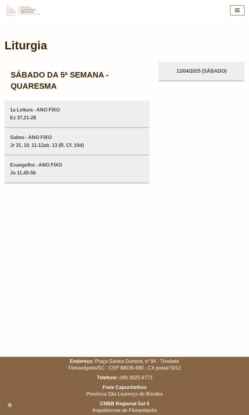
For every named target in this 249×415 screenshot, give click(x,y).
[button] (236, 8)
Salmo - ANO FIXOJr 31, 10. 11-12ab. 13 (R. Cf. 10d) (47, 141)
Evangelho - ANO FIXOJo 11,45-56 (36, 168)
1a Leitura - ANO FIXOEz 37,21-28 (35, 113)
